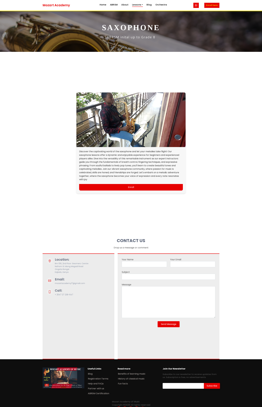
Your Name (127, 259)
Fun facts (123, 384)
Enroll (131, 187)
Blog (149, 4)
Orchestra (161, 4)
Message (126, 284)
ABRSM (114, 4)
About (124, 4)
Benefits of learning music (131, 374)
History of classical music (131, 379)
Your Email (175, 259)
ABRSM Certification (98, 393)
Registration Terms (98, 379)
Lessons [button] (136, 4)
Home (103, 4)
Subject (126, 272)
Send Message (168, 324)
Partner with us (96, 388)
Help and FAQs (96, 384)
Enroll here (212, 5)
